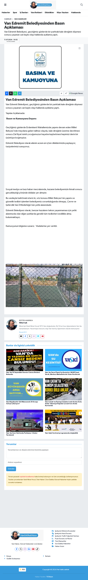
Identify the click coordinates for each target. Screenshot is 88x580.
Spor (15, 13)
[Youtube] (42, 336)
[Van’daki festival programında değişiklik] (63, 421)
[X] (21, 549)
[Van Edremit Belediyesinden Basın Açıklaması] (44, 67)
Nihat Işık (23, 323)
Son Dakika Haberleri (62, 544)
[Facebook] (25, 336)
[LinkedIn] (29, 549)
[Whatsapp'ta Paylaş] (15, 93)
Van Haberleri (20, 19)
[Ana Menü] (5, 5)
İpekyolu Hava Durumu (63, 533)
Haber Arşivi (59, 546)
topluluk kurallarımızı (27, 476)
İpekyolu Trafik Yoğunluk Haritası (67, 536)
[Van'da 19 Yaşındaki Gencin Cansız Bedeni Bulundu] (24, 360)
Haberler (6, 13)
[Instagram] (34, 336)
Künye (9, 556)
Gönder (11, 469)
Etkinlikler (49, 13)
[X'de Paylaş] (11, 93)
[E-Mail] (21, 336)
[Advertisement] (44, 166)
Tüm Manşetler (60, 541)
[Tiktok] (37, 549)
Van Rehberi (36, 13)
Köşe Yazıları (63, 13)
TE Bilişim (49, 577)
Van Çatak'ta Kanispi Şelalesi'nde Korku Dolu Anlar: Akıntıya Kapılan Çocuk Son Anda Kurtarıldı (63, 404)
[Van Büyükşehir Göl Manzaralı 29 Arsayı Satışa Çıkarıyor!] (24, 389)
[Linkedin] (38, 336)
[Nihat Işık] (11, 325)
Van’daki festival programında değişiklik (61, 433)
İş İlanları (24, 13)
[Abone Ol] (76, 93)
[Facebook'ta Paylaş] (6, 93)
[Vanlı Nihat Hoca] (43, 5)
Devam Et (22, 332)
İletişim (47, 556)
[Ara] (81, 4)
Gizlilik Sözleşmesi (13, 559)
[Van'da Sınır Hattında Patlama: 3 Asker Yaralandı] (24, 421)
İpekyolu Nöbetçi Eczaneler (65, 531)
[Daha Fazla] (20, 93)
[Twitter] (29, 336)
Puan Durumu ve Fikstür (63, 538)
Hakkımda (76, 13)
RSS (23, 569)
